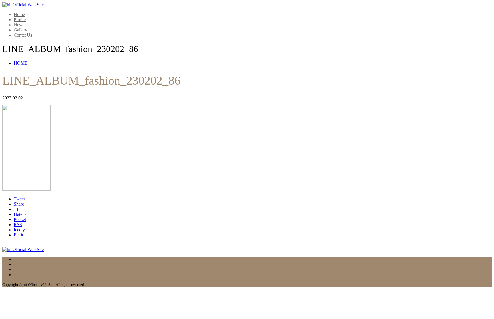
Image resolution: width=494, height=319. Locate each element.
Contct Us (23, 35)
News (19, 24)
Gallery (20, 29)
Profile (20, 19)
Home (19, 14)
